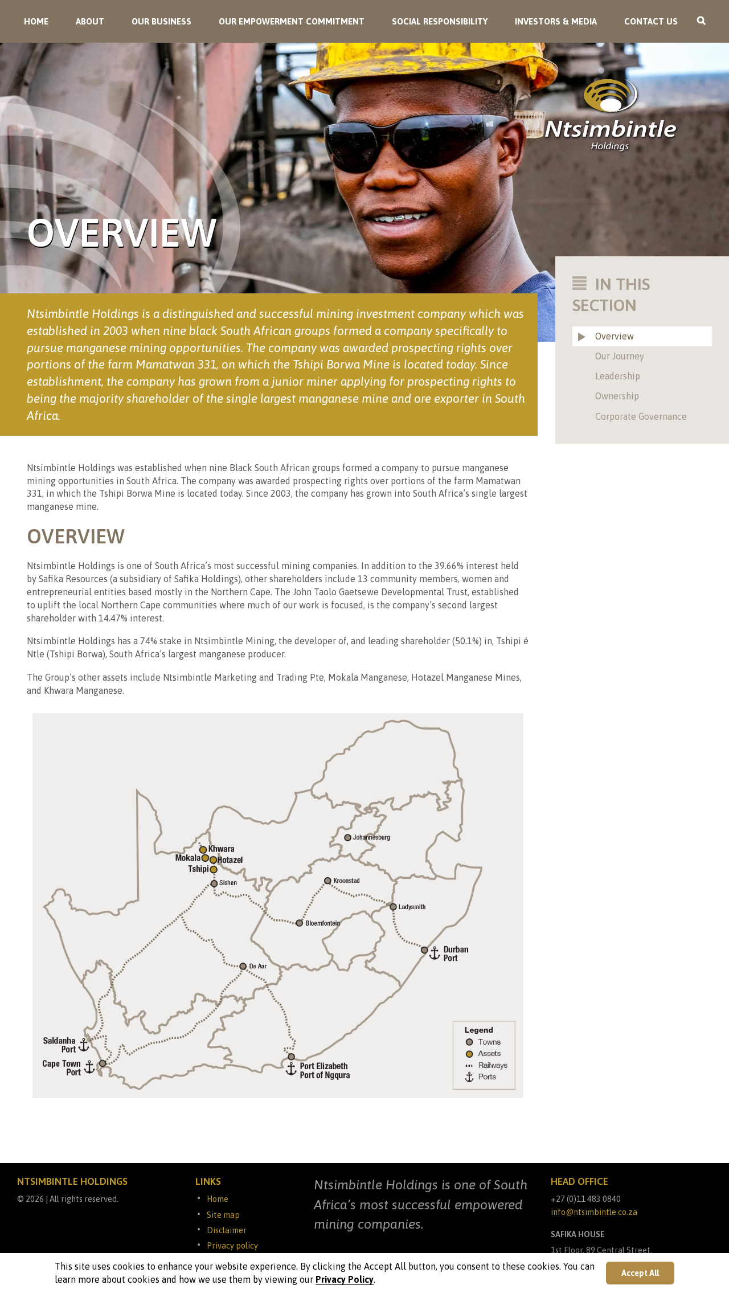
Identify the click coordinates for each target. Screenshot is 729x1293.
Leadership (617, 376)
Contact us (651, 21)
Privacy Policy (345, 1279)
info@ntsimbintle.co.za (594, 1212)
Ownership (617, 396)
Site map (223, 1215)
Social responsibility (440, 21)
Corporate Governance (641, 416)
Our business (161, 21)
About (90, 21)
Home (36, 21)
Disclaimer (227, 1230)
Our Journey (619, 356)
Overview (614, 336)
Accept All (640, 1273)
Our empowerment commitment (291, 21)
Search (705, 24)
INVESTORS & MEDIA (556, 21)
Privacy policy (232, 1245)
